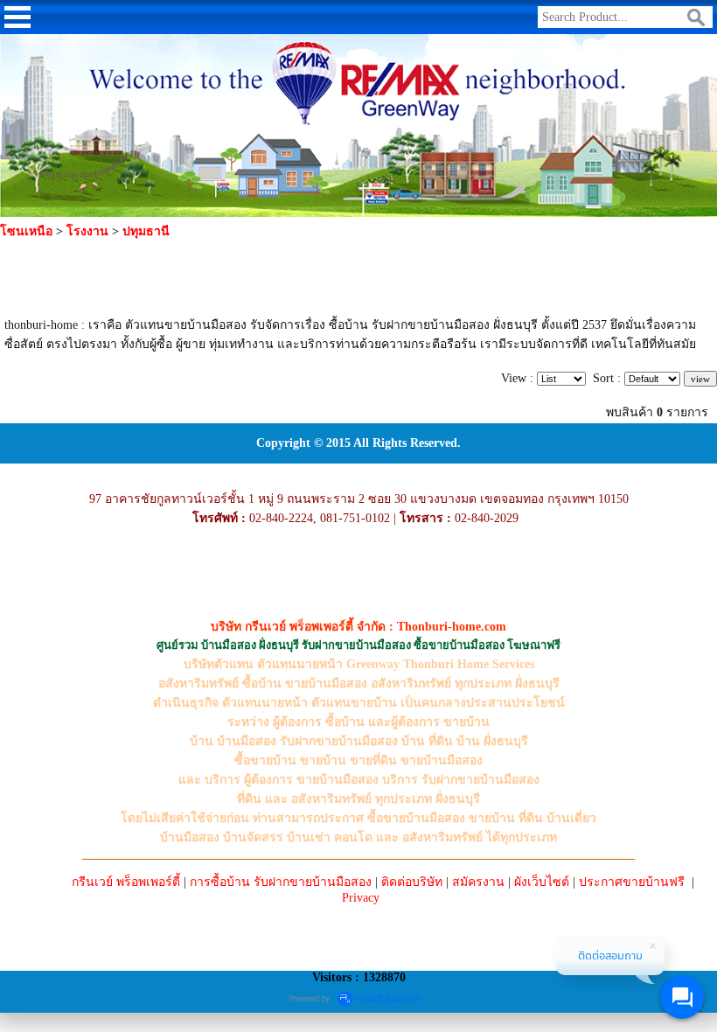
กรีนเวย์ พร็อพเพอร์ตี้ (126, 882)
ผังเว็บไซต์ (541, 882)
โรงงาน (87, 231)
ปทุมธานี (146, 231)
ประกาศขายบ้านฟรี (632, 882)
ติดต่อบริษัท (411, 882)
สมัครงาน (478, 882)
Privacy (360, 897)
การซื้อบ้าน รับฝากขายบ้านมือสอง (281, 882)
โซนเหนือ (26, 231)
